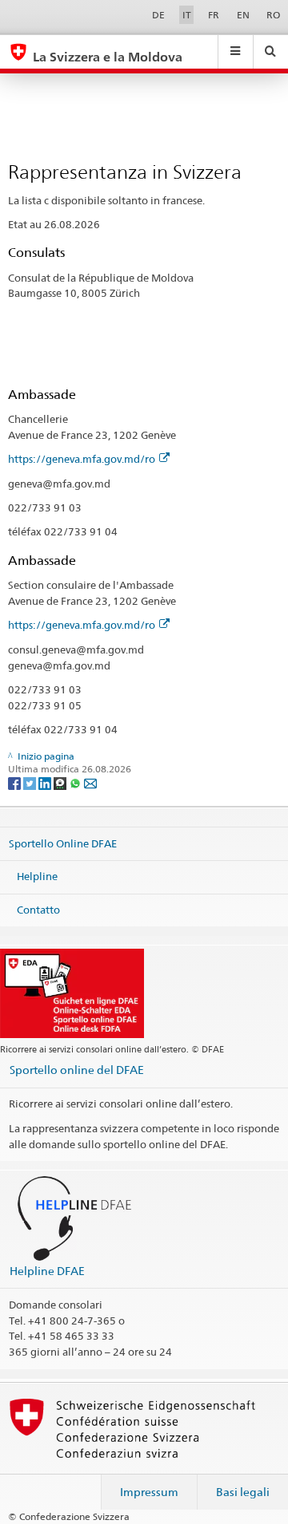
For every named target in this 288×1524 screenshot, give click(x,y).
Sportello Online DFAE (63, 842)
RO (273, 15)
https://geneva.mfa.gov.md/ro (81, 458)
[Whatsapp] (76, 782)
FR (213, 15)
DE (158, 15)
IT (186, 15)
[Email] (90, 782)
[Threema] (61, 782)
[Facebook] (15, 782)
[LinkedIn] (46, 782)
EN (243, 15)
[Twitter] (30, 782)
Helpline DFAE (47, 1270)
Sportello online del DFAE (77, 1069)
